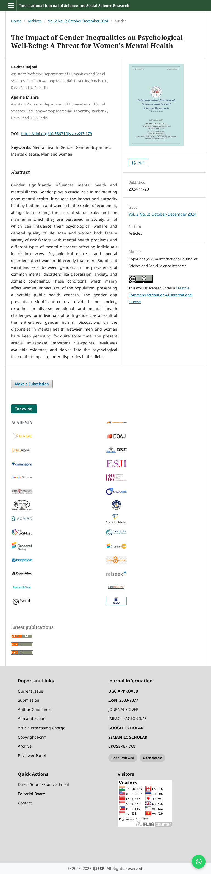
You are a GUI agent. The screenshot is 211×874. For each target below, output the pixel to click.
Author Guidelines (34, 709)
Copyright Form (32, 737)
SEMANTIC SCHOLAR (127, 737)
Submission (28, 700)
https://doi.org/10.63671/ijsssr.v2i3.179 (56, 133)
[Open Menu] (10, 5)
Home (16, 20)
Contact (25, 802)
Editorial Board (31, 793)
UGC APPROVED (123, 691)
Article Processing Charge (41, 727)
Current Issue (30, 691)
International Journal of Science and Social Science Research (74, 5)
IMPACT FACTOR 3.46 (127, 718)
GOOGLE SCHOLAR (125, 727)
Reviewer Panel (32, 755)
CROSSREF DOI (121, 746)
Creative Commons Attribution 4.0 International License (160, 295)
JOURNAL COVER (123, 709)
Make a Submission (32, 383)
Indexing (24, 408)
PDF (141, 162)
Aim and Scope (31, 718)
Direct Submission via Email (43, 784)
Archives (34, 20)
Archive (25, 746)
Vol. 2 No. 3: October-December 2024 (78, 20)
